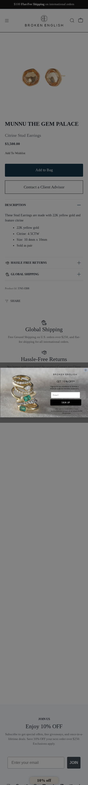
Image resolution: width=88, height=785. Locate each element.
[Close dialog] (85, 370)
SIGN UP (66, 402)
